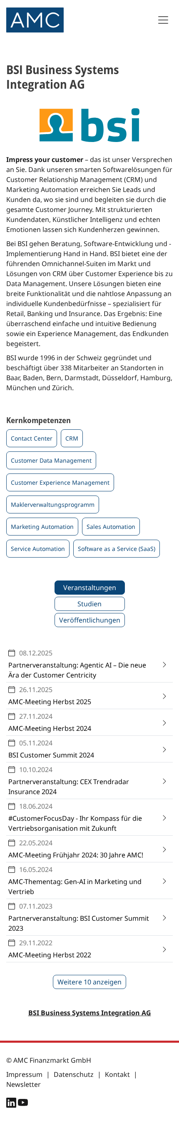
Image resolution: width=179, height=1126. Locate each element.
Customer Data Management (51, 460)
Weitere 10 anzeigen (89, 981)
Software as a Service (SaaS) (116, 549)
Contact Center (31, 438)
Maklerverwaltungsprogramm (52, 504)
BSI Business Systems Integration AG (89, 1012)
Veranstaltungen (89, 587)
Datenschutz (74, 1074)
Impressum (24, 1074)
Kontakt (117, 1074)
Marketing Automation (42, 527)
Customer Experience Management (60, 482)
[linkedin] (12, 1104)
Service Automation (38, 549)
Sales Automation (111, 527)
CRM (71, 438)
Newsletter (23, 1084)
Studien (89, 603)
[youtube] (23, 1104)
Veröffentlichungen (89, 620)
